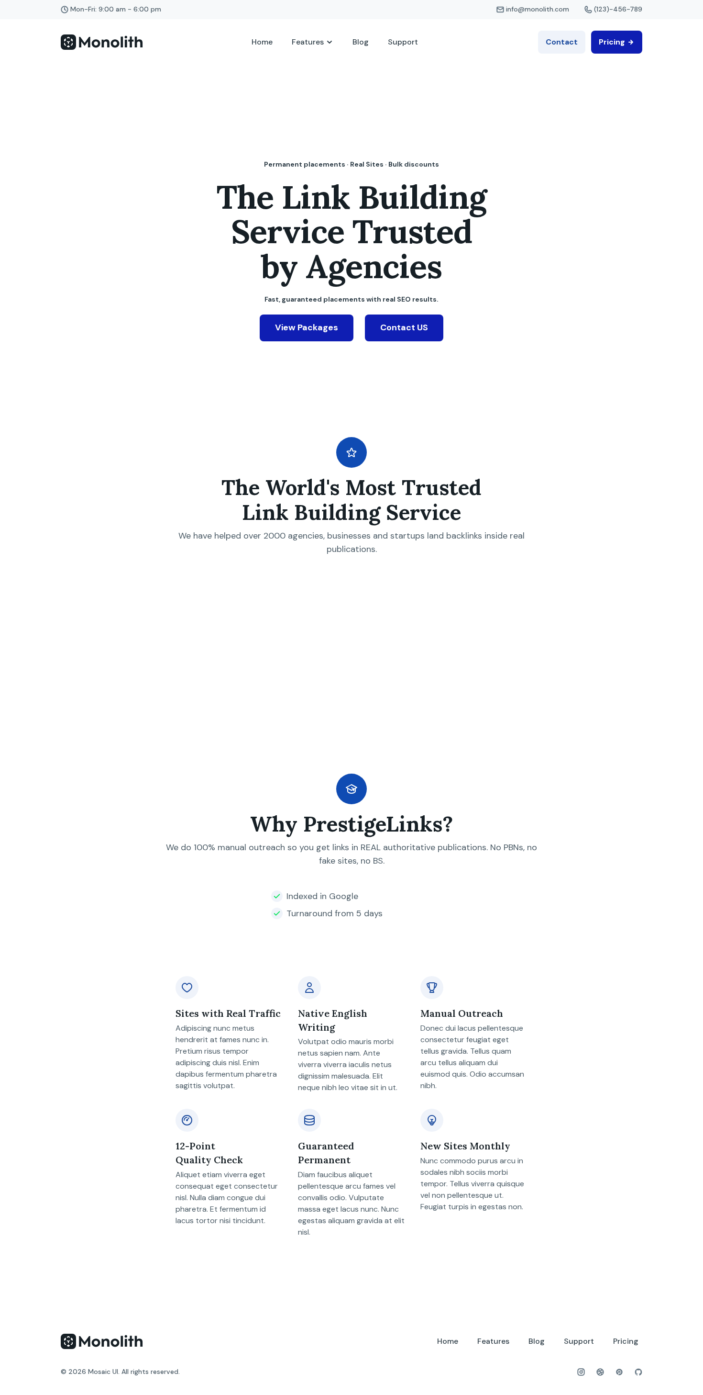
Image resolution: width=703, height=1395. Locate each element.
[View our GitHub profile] (638, 1372)
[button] (312, 42)
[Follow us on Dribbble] (600, 1372)
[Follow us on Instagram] (581, 1372)
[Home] (102, 42)
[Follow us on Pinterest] (619, 1372)
